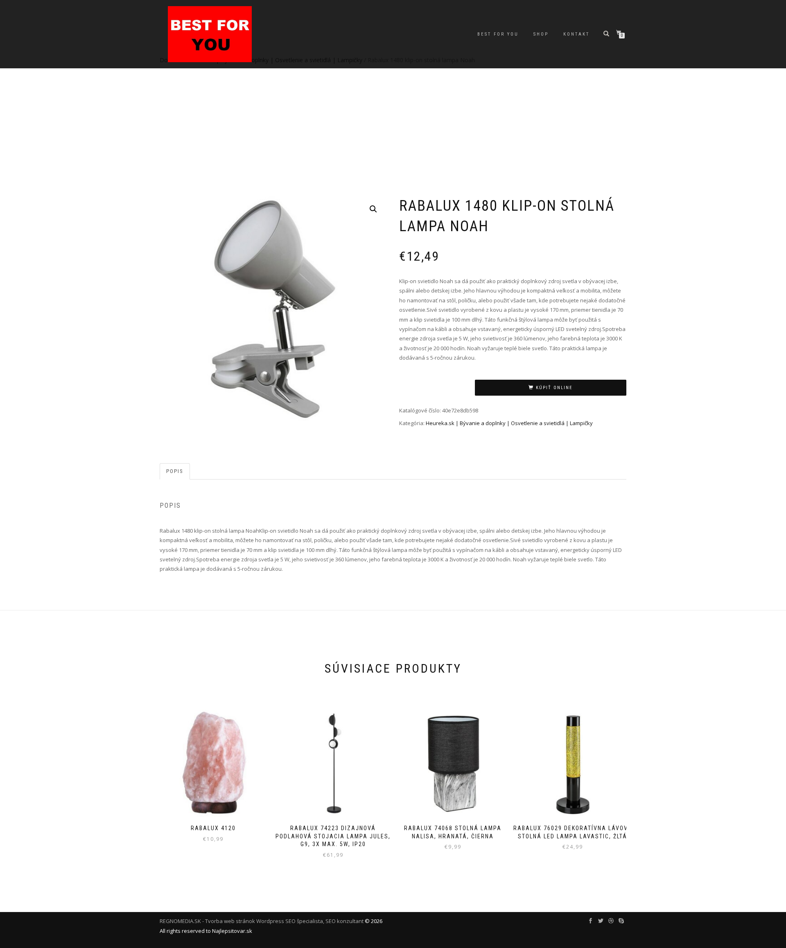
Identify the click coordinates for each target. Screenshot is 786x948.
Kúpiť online (554, 387)
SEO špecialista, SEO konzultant (324, 921)
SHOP (541, 34)
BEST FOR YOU (498, 34)
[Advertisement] (393, 131)
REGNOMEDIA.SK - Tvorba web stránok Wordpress (222, 921)
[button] (373, 209)
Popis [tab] (174, 471)
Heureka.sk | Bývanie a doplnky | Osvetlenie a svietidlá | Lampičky (509, 423)
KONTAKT (576, 34)
